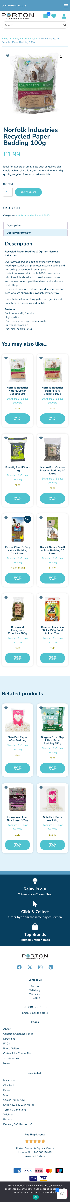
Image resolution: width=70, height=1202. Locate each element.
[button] (61, 57)
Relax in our (35, 889)
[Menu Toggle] (65, 6)
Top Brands (35, 934)
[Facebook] (19, 967)
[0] (45, 17)
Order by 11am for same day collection (35, 917)
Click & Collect (35, 912)
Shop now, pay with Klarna (18, 1105)
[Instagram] (40, 967)
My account (9, 1080)
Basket (7, 1090)
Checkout (8, 1085)
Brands (14, 38)
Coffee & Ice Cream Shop (17, 1053)
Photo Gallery (11, 1048)
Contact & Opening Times (18, 1034)
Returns (8, 1119)
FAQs (6, 1043)
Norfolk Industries (29, 38)
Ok (35, 1197)
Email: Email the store (35, 1013)
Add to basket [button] (17, 418)
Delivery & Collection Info (18, 1124)
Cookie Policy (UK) (14, 1100)
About (7, 1029)
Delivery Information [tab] (19, 233)
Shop (6, 1095)
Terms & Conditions (14, 1110)
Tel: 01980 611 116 (35, 1007)
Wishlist (8, 1114)
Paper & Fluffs (42, 215)
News (6, 1063)
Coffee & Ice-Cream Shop (35, 894)
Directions (9, 1039)
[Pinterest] (51, 967)
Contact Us (35, 980)
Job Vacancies (11, 1058)
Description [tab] (14, 225)
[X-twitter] (30, 967)
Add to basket (28, 192)
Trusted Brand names (35, 940)
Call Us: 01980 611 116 (14, 5)
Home (5, 38)
